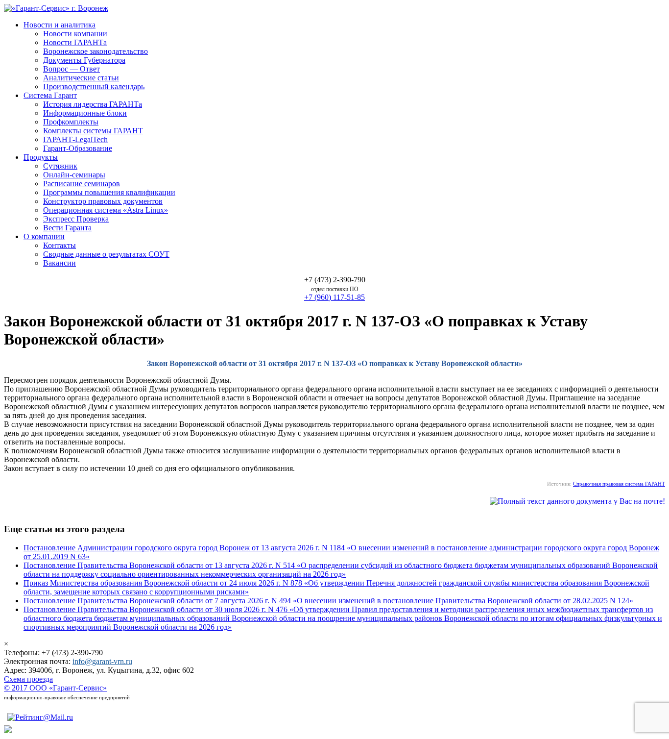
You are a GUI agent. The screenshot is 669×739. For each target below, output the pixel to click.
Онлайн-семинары (74, 175)
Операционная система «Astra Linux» (105, 210)
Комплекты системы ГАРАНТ (93, 130)
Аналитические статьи (81, 78)
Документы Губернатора (84, 60)
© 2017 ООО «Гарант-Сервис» (55, 688)
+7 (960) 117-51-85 (334, 297)
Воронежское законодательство (95, 51)
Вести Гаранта (67, 227)
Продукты (41, 157)
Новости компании (75, 33)
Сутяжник (60, 166)
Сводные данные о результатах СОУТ (106, 254)
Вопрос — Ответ (71, 69)
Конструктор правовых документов (103, 201)
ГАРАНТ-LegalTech (75, 139)
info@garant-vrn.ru (102, 661)
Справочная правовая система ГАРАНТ (619, 484)
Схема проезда (28, 679)
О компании (44, 236)
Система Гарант (50, 95)
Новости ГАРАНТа (75, 42)
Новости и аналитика (60, 25)
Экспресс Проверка (76, 219)
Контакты (59, 245)
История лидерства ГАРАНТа (92, 104)
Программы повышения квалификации (109, 192)
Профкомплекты (70, 122)
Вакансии (59, 263)
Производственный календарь (93, 86)
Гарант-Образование (77, 148)
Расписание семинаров (81, 183)
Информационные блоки (85, 113)
